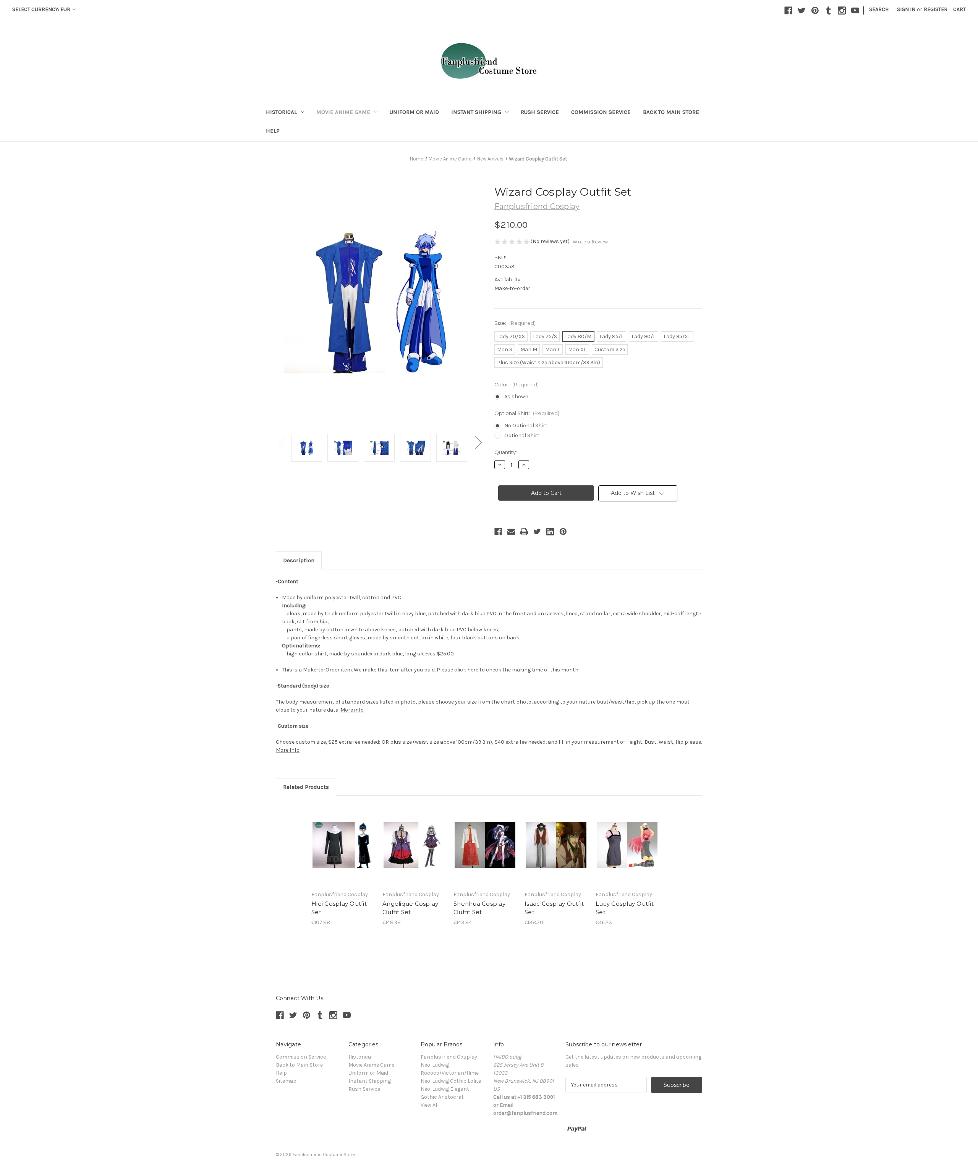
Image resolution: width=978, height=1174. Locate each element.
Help (273, 130)
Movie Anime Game (343, 112)
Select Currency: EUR (41, 9)
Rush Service (540, 112)
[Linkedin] (550, 531)
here (472, 669)
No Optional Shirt (525, 425)
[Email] (511, 531)
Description (298, 560)
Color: (516, 384)
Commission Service (601, 112)
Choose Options (343, 845)
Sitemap (286, 1081)
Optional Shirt (521, 435)
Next (478, 442)
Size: (515, 323)
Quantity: (505, 452)
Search (879, 9)
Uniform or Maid (414, 112)
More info (352, 710)
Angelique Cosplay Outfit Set (410, 908)
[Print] (524, 531)
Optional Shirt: (526, 413)
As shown (516, 396)
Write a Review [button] (590, 241)
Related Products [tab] (306, 786)
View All (430, 1105)
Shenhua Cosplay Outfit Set (479, 908)
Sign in (906, 9)
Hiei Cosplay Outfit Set (339, 908)
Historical (281, 112)
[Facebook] (788, 10)
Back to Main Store (671, 112)
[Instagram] (842, 10)
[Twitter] (802, 10)
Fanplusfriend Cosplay (449, 1057)
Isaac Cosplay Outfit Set (554, 908)
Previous (281, 442)
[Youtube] (855, 10)
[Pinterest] (815, 10)
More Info (288, 750)
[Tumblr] (828, 10)
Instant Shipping (476, 112)
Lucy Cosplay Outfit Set (625, 908)
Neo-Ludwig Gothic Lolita (451, 1081)
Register (935, 9)
